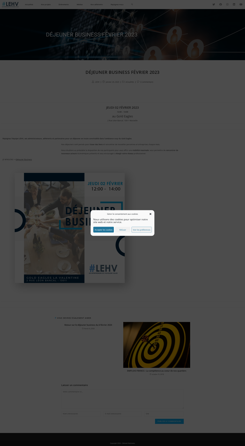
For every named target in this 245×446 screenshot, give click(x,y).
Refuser (122, 229)
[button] (150, 214)
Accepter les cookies (103, 229)
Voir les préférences (141, 229)
